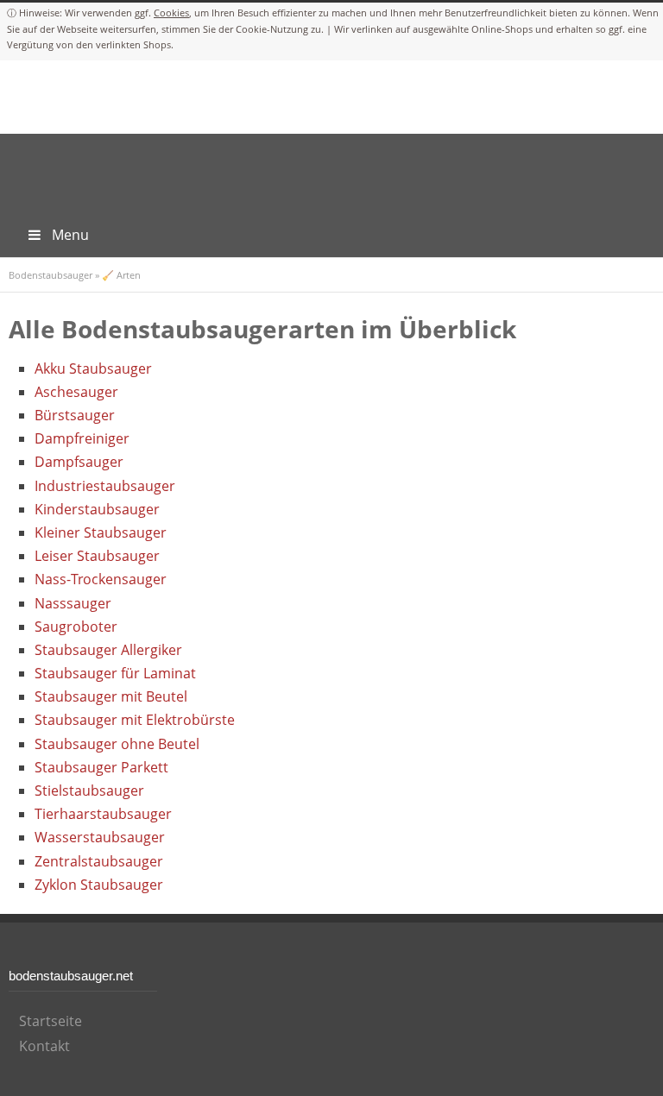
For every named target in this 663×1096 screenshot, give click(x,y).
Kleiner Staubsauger (101, 532)
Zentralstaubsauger (99, 861)
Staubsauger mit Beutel (111, 696)
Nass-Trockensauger (101, 579)
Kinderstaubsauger (97, 509)
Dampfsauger (79, 461)
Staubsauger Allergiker (108, 649)
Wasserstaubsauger (100, 837)
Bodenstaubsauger (50, 274)
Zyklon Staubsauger (99, 884)
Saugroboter (76, 626)
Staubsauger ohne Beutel (117, 743)
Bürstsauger (75, 415)
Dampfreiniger (82, 438)
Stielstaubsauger (89, 790)
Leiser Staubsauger (97, 555)
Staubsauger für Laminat (115, 673)
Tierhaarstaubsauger (103, 813)
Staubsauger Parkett (101, 767)
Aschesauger (76, 391)
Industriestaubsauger (105, 485)
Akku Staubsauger (93, 368)
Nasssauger (73, 603)
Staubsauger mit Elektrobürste (135, 719)
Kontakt (44, 1045)
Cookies (171, 12)
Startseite (50, 1020)
